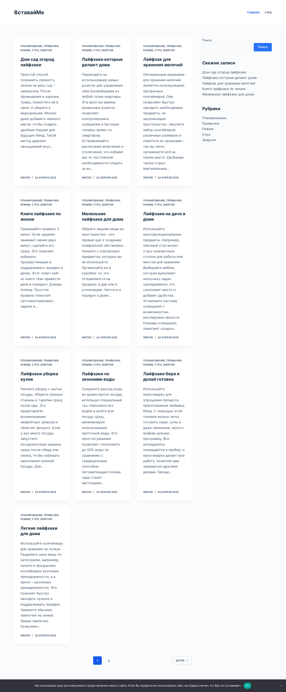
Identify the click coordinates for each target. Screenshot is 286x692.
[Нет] (281, 686)
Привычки (51, 46)
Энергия (46, 50)
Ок (247, 685)
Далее (180, 660)
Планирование (31, 46)
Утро (268, 12)
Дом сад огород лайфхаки (224, 72)
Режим (25, 50)
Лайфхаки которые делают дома (229, 78)
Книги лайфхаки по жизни (223, 89)
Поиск (207, 40)
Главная (253, 12)
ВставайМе (29, 12)
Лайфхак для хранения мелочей (228, 83)
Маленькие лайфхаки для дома (228, 94)
